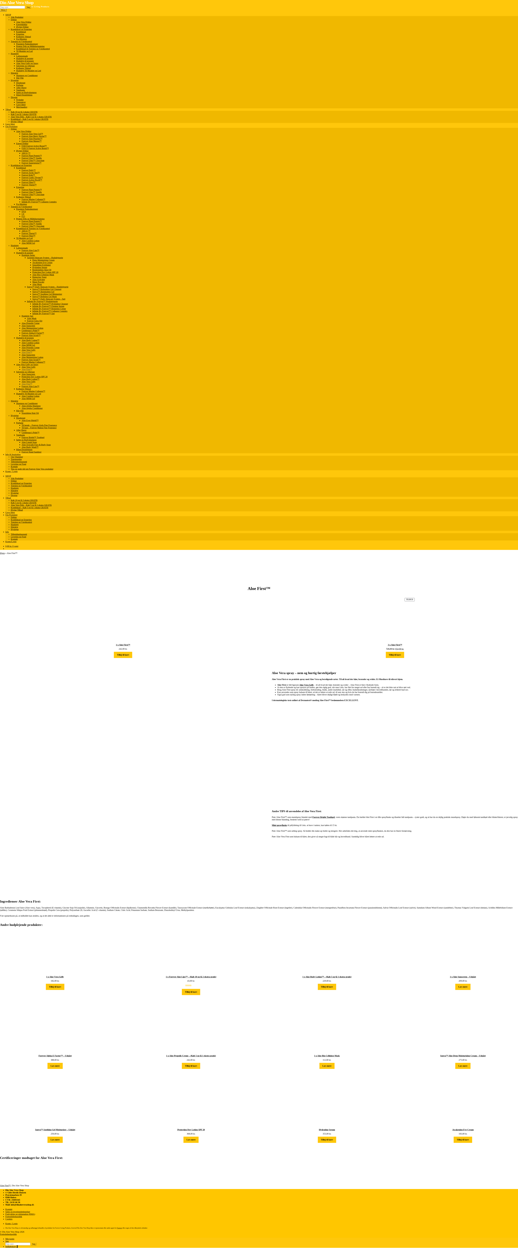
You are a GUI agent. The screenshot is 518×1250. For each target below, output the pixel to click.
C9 (23, 214)
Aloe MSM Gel (28, 243)
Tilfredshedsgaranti (19, 462)
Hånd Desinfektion (24, 95)
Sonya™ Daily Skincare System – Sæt (48, 299)
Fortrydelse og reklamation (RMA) (20, 1214)
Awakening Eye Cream (42, 262)
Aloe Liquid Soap (29, 442)
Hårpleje (14, 73)
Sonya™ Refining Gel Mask (44, 296)
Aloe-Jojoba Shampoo (31, 406)
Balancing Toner (39, 277)
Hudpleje (15, 53)
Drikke (14, 19)
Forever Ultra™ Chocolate (33, 160)
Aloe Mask (37, 284)
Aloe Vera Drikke (23, 22)
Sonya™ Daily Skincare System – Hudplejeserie (47, 287)
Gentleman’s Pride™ (30, 330)
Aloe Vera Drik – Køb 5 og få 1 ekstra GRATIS (31, 117)
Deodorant (20, 83)
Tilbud (8, 109)
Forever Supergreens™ (31, 163)
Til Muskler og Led (24, 51)
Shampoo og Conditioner (27, 75)
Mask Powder (38, 282)
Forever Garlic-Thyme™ (32, 177)
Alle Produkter (17, 17)
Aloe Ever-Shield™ (30, 420)
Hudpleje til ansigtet (24, 58)
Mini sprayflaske (279, 825)
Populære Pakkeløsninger (27, 44)
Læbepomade (22, 56)
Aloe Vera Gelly (28, 350)
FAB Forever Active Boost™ (34, 146)
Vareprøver (21, 102)
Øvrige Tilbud (17, 122)
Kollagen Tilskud (23, 36)
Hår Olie (20, 78)
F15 (23, 216)
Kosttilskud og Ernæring (21, 29)
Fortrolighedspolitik (13, 1216)
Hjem (2, 553)
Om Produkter (11, 126)
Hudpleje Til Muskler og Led (28, 70)
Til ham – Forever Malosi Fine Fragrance (39, 428)
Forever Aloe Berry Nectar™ (34, 136)
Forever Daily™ (29, 170)
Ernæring (20, 34)
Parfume (19, 85)
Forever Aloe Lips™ (30, 250)
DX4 (24, 211)
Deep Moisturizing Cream (43, 260)
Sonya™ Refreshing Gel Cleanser (46, 289)
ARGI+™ (26, 153)
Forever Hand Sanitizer (31, 452)
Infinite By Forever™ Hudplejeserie (42, 301)
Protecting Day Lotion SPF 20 (45, 272)
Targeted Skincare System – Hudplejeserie (45, 258)
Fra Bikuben (21, 39)
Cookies (8, 1219)
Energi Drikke (22, 143)
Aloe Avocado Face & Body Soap (36, 445)
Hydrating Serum (39, 267)
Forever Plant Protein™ (32, 156)
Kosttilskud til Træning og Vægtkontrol (33, 49)
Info (7, 532)
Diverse (14, 97)
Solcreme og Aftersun (25, 66)
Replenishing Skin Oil (41, 270)
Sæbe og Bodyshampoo (26, 92)
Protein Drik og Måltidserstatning (30, 46)
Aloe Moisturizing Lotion (32, 328)
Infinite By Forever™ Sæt (43, 313)
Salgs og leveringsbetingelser (17, 1212)
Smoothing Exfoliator (41, 265)
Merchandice (21, 107)
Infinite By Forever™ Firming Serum (48, 306)
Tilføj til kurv (123, 655)
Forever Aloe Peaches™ (32, 139)
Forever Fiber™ (28, 182)
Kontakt (14, 466)
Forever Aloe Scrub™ (31, 335)
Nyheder (20, 100)
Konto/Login (10, 541)
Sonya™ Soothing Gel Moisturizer (47, 294)
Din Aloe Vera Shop (17, 2)
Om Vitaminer (17, 457)
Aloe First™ (27, 352)
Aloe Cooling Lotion (30, 241)
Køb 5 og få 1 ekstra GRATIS (23, 114)
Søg (28, 7)
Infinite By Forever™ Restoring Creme (49, 309)
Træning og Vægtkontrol (21, 41)
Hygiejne (15, 80)
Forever (119, 1228)
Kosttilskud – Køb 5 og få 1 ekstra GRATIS (29, 119)
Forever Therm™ (29, 185)
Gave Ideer (21, 105)
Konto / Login (11, 471)
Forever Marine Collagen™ (33, 199)
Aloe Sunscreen (28, 326)
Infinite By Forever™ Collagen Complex (39, 202)
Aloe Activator (38, 279)
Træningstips (16, 459)
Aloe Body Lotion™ (30, 340)
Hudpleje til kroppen (25, 61)
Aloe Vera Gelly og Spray (27, 63)
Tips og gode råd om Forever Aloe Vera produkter (32, 469)
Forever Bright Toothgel (323, 817)
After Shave (21, 88)
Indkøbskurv (11, 1246)
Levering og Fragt (18, 464)
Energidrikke (21, 24)
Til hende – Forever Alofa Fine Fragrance (39, 425)
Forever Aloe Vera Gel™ (32, 134)
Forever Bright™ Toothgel (33, 437)
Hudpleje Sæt (27, 316)
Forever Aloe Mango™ (32, 141)
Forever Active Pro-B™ (32, 180)
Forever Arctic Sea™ (31, 173)
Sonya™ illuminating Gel (43, 292)
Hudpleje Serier (28, 255)
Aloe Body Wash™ (30, 447)
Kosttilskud (21, 32)
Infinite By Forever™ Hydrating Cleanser (50, 304)
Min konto (9, 1239)
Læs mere (462, 987)
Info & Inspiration (13, 454)
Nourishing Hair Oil (30, 413)
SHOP (8, 15)
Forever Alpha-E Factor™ (33, 333)
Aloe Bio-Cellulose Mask (43, 275)
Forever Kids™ (28, 175)
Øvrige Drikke (22, 27)
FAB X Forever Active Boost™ (35, 148)
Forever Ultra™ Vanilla (32, 158)
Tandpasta (20, 90)
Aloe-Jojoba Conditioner (32, 408)
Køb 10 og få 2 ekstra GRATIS (24, 112)
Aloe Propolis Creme (31, 323)
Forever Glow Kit (34, 321)
